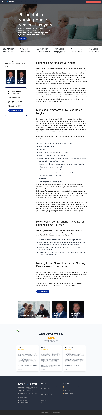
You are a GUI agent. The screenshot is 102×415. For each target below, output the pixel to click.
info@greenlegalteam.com (70, 393)
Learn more (22, 38)
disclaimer (34, 393)
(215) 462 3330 (68, 390)
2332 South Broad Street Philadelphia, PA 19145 (74, 386)
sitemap (25, 397)
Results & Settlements (62, 1)
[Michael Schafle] (21, 77)
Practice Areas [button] (24, 1)
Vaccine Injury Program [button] (35, 1)
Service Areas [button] (45, 1)
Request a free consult (15, 110)
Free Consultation (93, 1)
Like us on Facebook (24, 400)
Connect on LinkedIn (24, 402)
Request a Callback (42, 291)
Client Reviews (53, 1)
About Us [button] (17, 1)
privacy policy (21, 397)
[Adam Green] (10, 77)
